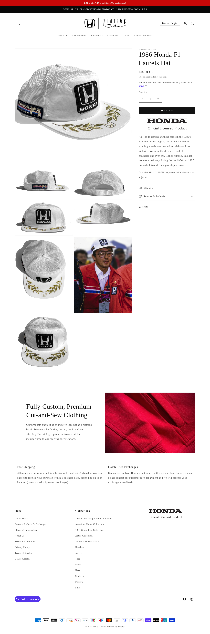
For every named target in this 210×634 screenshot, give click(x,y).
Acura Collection (84, 536)
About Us (19, 536)
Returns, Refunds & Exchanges (30, 524)
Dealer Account (22, 559)
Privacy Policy (22, 547)
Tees (77, 559)
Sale (77, 587)
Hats (77, 570)
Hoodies (79, 547)
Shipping (143, 77)
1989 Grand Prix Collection (89, 530)
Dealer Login (170, 23)
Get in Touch (21, 518)
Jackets (78, 553)
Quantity (143, 92)
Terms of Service (23, 553)
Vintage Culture (99, 626)
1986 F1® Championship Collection (93, 518)
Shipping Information (26, 530)
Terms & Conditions (25, 541)
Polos (78, 564)
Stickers (79, 576)
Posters (79, 582)
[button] (18, 23)
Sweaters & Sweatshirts (87, 541)
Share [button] (145, 206)
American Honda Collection (89, 524)
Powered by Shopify (116, 626)
